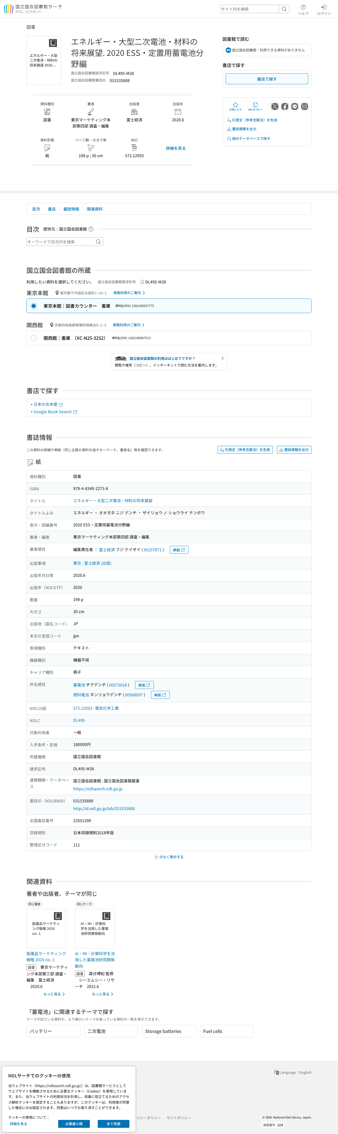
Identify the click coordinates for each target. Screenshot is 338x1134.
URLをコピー (255, 109)
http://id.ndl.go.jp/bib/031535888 (104, 808)
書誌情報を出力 (244, 128)
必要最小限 (74, 1123)
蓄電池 (79, 685)
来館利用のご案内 (127, 292)
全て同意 (114, 1123)
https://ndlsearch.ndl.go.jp (97, 789)
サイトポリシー (179, 1117)
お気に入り (235, 109)
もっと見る (52, 993)
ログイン (324, 13)
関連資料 (95, 209)
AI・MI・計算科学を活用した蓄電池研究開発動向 (95, 959)
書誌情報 (71, 209)
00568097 (134, 695)
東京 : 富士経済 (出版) (92, 563)
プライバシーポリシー (143, 1117)
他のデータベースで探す (251, 138)
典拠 (176, 549)
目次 (36, 209)
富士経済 (107, 550)
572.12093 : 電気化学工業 (96, 708)
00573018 (118, 685)
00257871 (153, 550)
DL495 (79, 720)
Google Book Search (53, 411)
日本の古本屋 (46, 404)
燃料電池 (81, 695)
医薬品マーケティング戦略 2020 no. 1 (46, 956)
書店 (52, 209)
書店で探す (267, 79)
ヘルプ (303, 13)
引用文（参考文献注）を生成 (254, 119)
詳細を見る (176, 148)
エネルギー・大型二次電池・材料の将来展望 (112, 500)
